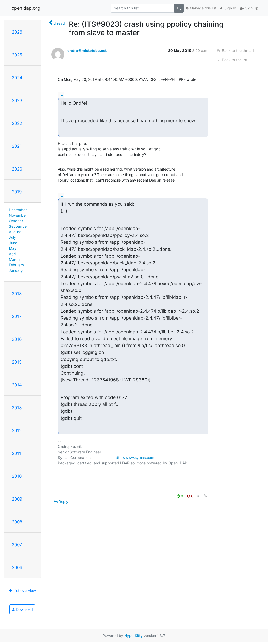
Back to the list (234, 59)
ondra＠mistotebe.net (87, 50)
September (18, 226)
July (12, 237)
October (16, 221)
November (18, 215)
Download (24, 609)
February (16, 265)
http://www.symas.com (134, 457)
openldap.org (26, 8)
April (12, 254)
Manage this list (202, 8)
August (15, 232)
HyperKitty (133, 635)
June (13, 243)
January (16, 270)
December (18, 210)
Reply (63, 501)
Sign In (229, 8)
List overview (24, 590)
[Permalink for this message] (205, 496)
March (14, 259)
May (12, 248)
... (61, 94)
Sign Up (251, 8)
